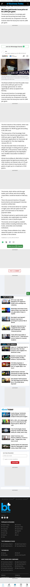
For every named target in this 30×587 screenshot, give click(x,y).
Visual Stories (19, 529)
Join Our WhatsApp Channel (14, 46)
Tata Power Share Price (8, 570)
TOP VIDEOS (11, 344)
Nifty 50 (18, 553)
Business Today (16, 0)
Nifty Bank (5, 555)
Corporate (5, 529)
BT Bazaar (22, 0)
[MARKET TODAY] (7, 410)
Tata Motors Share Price (8, 544)
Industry (5, 535)
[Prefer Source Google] (4, 56)
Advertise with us (5, 577)
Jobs (4, 537)
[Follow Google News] (13, 56)
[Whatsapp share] (2, 242)
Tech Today (6, 527)
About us (3, 575)
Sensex (4, 553)
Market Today (6, 524)
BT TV (17, 533)
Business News (3, 6)
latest (8, 6)
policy (12, 6)
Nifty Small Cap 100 (21, 555)
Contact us (17, 575)
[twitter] (7, 517)
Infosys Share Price (7, 566)
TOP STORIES (8, 297)
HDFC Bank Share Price (8, 546)
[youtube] (5, 517)
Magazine (18, 531)
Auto (17, 535)
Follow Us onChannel (15, 246)
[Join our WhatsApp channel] (28, 294)
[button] (27, 585)
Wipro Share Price (20, 568)
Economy (18, 524)
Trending (5, 531)
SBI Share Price (19, 566)
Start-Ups (5, 533)
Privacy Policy (18, 577)
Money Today (19, 527)
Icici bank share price (8, 568)
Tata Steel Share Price (21, 546)
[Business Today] (15, 4)
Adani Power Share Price (21, 544)
